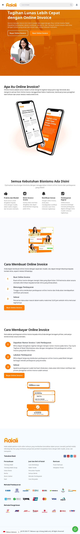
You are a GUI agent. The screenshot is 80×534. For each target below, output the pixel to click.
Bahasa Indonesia (11, 532)
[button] (3, 5)
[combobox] (11, 532)
